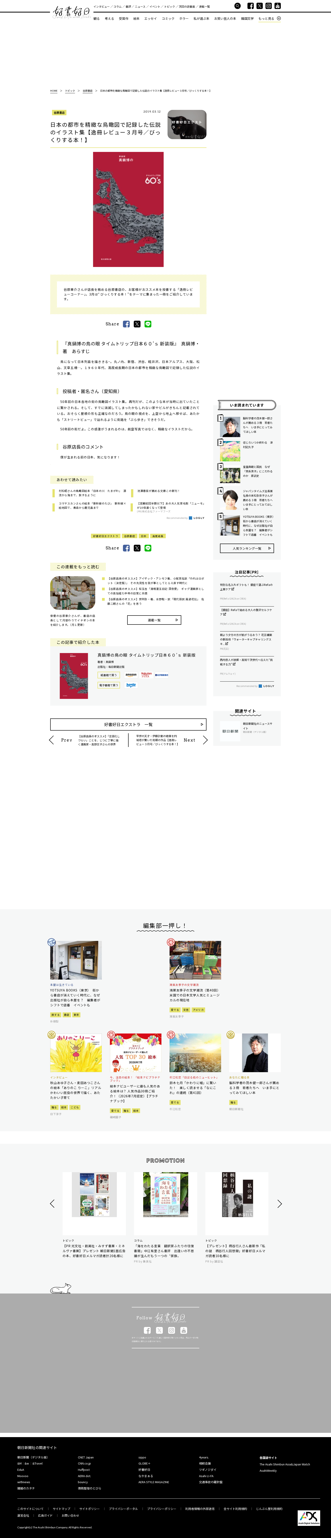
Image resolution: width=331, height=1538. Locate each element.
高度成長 (157, 536)
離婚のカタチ (26, 1488)
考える (109, 18)
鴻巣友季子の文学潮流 (184, 984)
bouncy (83, 1482)
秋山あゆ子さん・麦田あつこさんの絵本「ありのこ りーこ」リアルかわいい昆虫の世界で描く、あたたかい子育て (75, 1090)
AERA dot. (84, 1476)
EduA (20, 1469)
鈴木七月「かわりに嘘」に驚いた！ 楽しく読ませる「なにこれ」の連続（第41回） (193, 1087)
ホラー (184, 18)
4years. (204, 1457)
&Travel (37, 1463)
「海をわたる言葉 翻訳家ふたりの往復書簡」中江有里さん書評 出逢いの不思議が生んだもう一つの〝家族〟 (164, 1251)
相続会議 (205, 1463)
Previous (53, 1204)
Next (279, 1204)
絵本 (136, 18)
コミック (168, 18)
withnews (23, 1482)
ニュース (140, 6)
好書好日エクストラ (105, 536)
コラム (117, 6)
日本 (144, 536)
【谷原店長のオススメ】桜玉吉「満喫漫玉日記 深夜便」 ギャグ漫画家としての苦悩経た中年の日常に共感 (155, 591)
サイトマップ (61, 1509)
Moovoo (22, 1476)
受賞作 (123, 18)
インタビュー (101, 6)
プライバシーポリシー (161, 1509)
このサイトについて (30, 1509)
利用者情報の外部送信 (200, 1509)
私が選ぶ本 (201, 18)
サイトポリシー (89, 1509)
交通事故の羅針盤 (210, 1482)
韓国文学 (247, 18)
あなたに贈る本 (239, 1077)
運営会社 (23, 1515)
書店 (67, 1014)
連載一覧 (204, 6)
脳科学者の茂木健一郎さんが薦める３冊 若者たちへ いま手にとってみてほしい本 (258, 424)
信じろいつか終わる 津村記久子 (258, 444)
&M (19, 1463)
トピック (169, 6)
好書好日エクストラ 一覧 (128, 724)
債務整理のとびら (89, 1488)
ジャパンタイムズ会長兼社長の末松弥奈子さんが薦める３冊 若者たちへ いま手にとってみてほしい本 (258, 500)
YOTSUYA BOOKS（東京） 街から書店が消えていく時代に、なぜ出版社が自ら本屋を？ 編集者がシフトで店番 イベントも (258, 525)
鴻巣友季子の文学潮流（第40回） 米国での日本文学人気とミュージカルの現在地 (195, 995)
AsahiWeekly (268, 1470)
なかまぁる (145, 1476)
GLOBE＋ (144, 1463)
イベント (155, 6)
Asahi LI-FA (206, 1476)
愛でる (175, 1009)
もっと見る (266, 18)
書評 (128, 6)
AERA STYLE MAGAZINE (153, 1482)
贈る (54, 1107)
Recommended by (177, 518)
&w (27, 1463)
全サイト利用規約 (235, 1509)
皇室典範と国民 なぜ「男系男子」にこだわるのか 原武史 (258, 471)
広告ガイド (45, 1515)
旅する (56, 1014)
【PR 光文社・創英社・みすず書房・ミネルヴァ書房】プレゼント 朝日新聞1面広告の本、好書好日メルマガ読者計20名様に (94, 1251)
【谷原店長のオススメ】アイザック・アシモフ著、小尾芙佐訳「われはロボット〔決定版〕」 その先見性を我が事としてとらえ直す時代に (155, 580)
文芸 (186, 1009)
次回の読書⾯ (187, 6)
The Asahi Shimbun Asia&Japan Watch (285, 1464)
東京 (76, 1014)
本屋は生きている (62, 984)
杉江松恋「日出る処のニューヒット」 (194, 1077)
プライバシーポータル (123, 1509)
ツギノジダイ (207, 1469)
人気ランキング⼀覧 (247, 548)
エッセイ (150, 18)
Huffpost (84, 1469)
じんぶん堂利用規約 (269, 1509)
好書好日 (72, 12)
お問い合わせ (70, 1515)
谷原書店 (59, 112)
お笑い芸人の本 (225, 18)
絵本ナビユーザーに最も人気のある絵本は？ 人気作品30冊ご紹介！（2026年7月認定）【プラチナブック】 (135, 1093)
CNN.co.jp (84, 1463)
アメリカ (198, 1009)
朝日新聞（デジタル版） (33, 1457)
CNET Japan (86, 1457)
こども (75, 1107)
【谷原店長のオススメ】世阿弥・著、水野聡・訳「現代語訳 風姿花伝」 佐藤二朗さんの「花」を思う (155, 601)
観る (96, 18)
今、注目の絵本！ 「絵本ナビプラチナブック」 (135, 1079)
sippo (142, 1457)
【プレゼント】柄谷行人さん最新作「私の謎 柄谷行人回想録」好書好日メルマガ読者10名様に (235, 1251)
